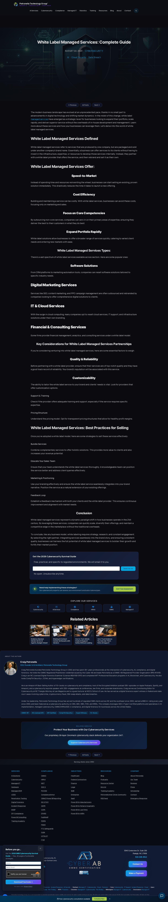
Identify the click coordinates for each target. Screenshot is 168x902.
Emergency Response (139, 798)
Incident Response (18, 806)
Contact (127, 10)
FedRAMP (44, 817)
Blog (112, 10)
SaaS (73, 798)
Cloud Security (78, 57)
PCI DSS (44, 791)
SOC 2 (43, 787)
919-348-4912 (141, 857)
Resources (103, 10)
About (119, 10)
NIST (43, 783)
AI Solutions (15, 776)
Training (93, 10)
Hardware (15, 787)
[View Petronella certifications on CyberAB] (84, 868)
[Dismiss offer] (40, 848)
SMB (72, 791)
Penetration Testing (19, 798)
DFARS (43, 813)
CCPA (43, 810)
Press (133, 787)
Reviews (134, 783)
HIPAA (43, 779)
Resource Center (107, 783)
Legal (73, 787)
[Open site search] (136, 10)
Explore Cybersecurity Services (84, 742)
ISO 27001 (45, 802)
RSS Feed (104, 798)
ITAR (43, 840)
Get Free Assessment (124, 589)
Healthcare (75, 776)
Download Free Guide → (23, 882)
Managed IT (72, 10)
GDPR (43, 806)
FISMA (43, 825)
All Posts (85, 105)
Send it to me (128, 568)
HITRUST (44, 836)
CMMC (43, 776)
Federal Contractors (78, 779)
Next (96, 105)
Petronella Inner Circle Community (113, 795)
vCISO (13, 795)
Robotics (83, 10)
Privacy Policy (28, 886)
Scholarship (135, 791)
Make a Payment (136, 873)
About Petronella (137, 776)
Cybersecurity (46, 10)
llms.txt (103, 787)
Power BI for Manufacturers (81, 802)
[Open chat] (161, 895)
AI (68, 57)
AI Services (34, 10)
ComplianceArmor (48, 795)
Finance (74, 783)
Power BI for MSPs (77, 813)
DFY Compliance (17, 813)
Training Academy (18, 821)
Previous (73, 105)
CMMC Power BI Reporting (51, 798)
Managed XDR (16, 791)
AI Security (67, 887)
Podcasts (104, 779)
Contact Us (138, 864)
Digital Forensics (17, 802)
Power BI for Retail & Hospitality (83, 806)
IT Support (127, 887)
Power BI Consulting (18, 817)
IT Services (65, 889)
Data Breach (94, 57)
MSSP (13, 810)
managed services (39, 119)
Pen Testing (52, 889)
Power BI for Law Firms (79, 810)
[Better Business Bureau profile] (84, 874)
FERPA (43, 821)
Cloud (99, 887)
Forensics (47, 887)
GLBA (43, 832)
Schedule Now (99, 899)
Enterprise (75, 795)
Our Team (134, 779)
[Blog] (44, 866)
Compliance (60, 10)
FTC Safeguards (47, 829)
